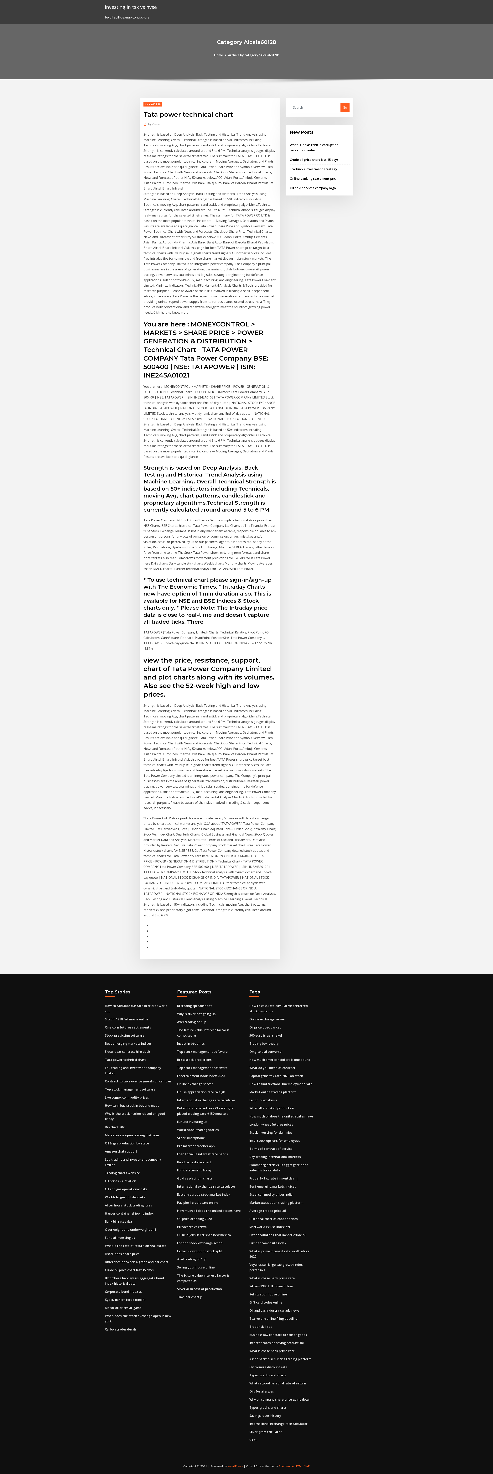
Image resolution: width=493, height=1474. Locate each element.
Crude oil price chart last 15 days (314, 160)
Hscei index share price (122, 1254)
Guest (154, 124)
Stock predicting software (124, 1035)
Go (345, 107)
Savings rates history (265, 1416)
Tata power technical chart (125, 1060)
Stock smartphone (191, 1138)
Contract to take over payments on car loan (138, 1081)
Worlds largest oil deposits (125, 1197)
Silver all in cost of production (199, 1289)
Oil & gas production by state (127, 1143)
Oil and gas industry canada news (274, 1310)
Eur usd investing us (120, 1238)
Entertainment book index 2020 (201, 1076)
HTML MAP (302, 1466)
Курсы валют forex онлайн (125, 1300)
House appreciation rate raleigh (201, 1092)
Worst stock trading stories (198, 1130)
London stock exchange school (200, 1243)
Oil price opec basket (265, 1027)
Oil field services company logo (313, 188)
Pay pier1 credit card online (197, 1203)
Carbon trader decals (121, 1329)
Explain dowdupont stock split (199, 1251)
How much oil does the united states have (209, 1211)
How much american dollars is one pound (279, 1060)
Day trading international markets (275, 1157)
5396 (252, 1440)
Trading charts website (122, 1173)
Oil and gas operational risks (126, 1189)
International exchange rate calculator (206, 1100)
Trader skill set (260, 1327)
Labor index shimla (263, 1100)
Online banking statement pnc (313, 178)
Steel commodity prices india (271, 1194)
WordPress (235, 1466)
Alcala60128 (153, 104)
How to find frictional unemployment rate (280, 1084)
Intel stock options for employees (274, 1140)
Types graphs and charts (268, 1375)
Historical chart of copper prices (273, 1219)
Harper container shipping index (129, 1213)
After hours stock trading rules (128, 1205)
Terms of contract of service (271, 1149)
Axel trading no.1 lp (191, 1022)
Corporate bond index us (123, 1291)
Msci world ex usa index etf (269, 1227)
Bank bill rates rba (118, 1221)
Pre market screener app (196, 1146)
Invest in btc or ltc (191, 1043)
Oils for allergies (261, 1391)
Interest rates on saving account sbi (276, 1343)
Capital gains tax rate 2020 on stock (276, 1076)
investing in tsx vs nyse (131, 7)
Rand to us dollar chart (194, 1162)
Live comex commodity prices (127, 1097)
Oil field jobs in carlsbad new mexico (204, 1235)
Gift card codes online (265, 1302)
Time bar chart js (190, 1297)
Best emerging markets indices (128, 1043)
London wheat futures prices (271, 1124)
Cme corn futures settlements (128, 1027)
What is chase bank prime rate (272, 1278)
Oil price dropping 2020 (194, 1219)
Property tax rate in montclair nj (273, 1178)
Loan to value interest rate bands (202, 1154)
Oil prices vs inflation (120, 1181)
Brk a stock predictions (194, 1060)
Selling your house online (196, 1267)
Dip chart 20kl (115, 1127)
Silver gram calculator (265, 1432)
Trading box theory (264, 1043)
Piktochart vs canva (192, 1227)
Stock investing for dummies (270, 1132)
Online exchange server (195, 1084)
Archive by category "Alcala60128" (253, 55)
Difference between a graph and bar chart (136, 1262)
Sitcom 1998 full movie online (126, 1019)
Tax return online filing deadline (273, 1318)
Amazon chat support (121, 1151)
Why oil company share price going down (279, 1399)
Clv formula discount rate (268, 1367)
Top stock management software (130, 1089)
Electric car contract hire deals (128, 1052)
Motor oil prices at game (123, 1308)
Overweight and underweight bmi (130, 1229)
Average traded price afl (267, 1211)
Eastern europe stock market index (203, 1194)
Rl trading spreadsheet (194, 1006)
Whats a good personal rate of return (277, 1383)
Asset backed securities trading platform (280, 1359)
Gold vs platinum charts (195, 1178)
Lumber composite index (267, 1243)
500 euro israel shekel (265, 1035)
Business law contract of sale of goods (278, 1335)
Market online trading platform (272, 1092)
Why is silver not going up (196, 1014)
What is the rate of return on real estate (136, 1246)
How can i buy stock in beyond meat (132, 1105)
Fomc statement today (194, 1170)
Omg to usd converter (266, 1052)
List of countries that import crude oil (277, 1235)
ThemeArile (286, 1466)
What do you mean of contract (272, 1068)
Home (218, 55)
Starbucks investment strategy (313, 169)
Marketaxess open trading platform (132, 1135)
